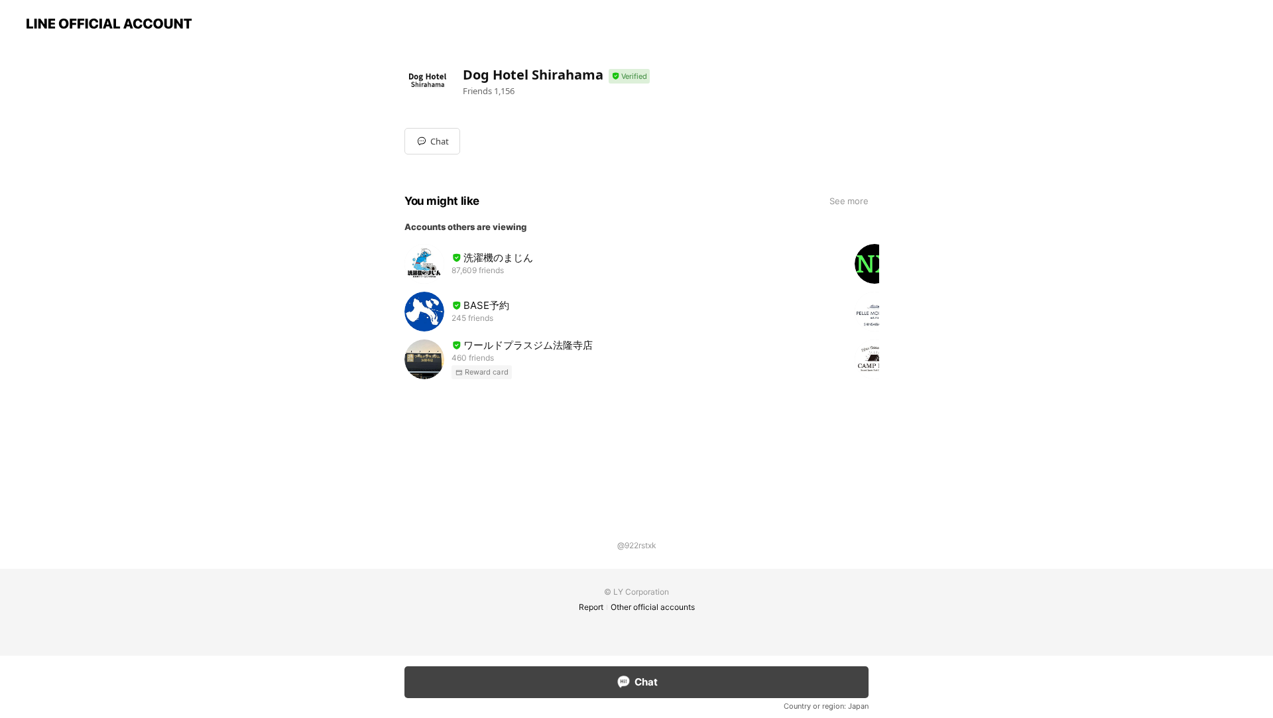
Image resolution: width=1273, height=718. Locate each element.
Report (591, 607)
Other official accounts (653, 607)
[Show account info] (629, 76)
